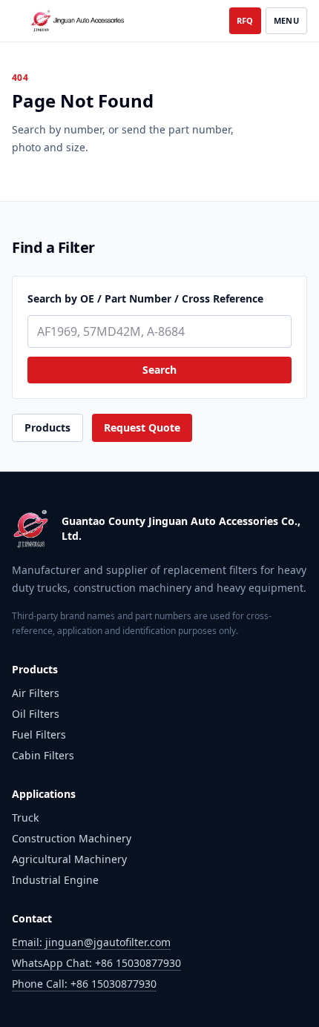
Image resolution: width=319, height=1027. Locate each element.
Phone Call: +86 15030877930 (84, 984)
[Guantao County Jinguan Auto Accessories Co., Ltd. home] (78, 20)
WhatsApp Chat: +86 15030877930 (96, 963)
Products (47, 427)
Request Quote (142, 427)
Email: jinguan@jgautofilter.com (91, 942)
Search (159, 370)
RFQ (245, 20)
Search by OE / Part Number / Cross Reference (145, 298)
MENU (286, 20)
